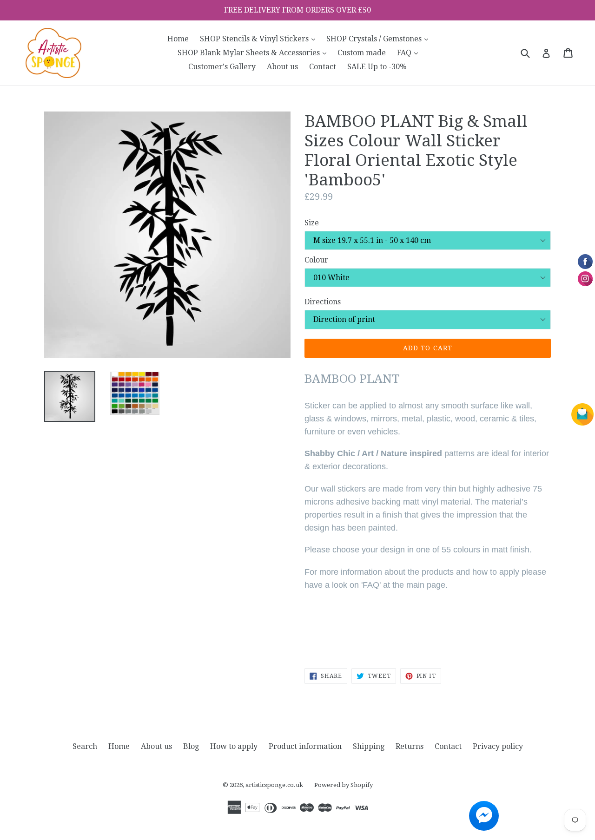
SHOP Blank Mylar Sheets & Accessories (254, 52)
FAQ (410, 52)
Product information (305, 746)
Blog (191, 746)
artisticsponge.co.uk (274, 784)
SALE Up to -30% (377, 66)
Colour (316, 260)
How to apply (234, 746)
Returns (409, 746)
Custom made (361, 52)
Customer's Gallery (222, 66)
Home (178, 38)
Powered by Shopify (343, 784)
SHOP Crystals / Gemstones (379, 38)
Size (311, 222)
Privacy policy (498, 746)
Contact (322, 66)
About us (282, 66)
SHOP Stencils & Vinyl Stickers (260, 38)
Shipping (368, 746)
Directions (322, 301)
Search (85, 746)
